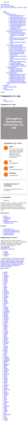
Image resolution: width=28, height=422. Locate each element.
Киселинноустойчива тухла (17, 15)
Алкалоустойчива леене (16, 46)
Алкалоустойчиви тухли (16, 17)
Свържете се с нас (8, 89)
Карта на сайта (20, 259)
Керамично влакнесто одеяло (17, 74)
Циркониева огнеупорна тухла (18, 29)
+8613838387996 (13, 175)
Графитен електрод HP (16, 68)
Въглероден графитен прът (12, 265)
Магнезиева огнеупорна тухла (18, 21)
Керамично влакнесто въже (17, 79)
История (6, 220)
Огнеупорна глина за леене (17, 51)
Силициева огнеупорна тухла (18, 24)
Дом (5, 11)
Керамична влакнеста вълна (17, 81)
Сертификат (7, 218)
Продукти (6, 12)
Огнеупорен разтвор (15, 63)
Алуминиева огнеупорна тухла (18, 18)
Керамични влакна (12, 72)
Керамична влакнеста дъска (17, 75)
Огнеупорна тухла (12, 14)
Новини (6, 85)
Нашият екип (7, 217)
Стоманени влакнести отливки (18, 65)
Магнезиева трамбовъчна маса (18, 61)
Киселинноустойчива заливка (18, 47)
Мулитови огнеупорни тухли (18, 22)
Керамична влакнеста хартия (17, 78)
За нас (5, 88)
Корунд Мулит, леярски (16, 49)
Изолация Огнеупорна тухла (14, 31)
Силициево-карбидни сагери (17, 25)
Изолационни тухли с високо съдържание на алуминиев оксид (18, 35)
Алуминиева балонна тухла (17, 32)
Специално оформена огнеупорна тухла (15, 27)
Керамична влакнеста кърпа (17, 77)
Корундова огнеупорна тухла (18, 19)
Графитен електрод (12, 67)
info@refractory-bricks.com (16, 169)
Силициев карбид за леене (17, 64)
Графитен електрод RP (16, 70)
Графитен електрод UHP (16, 71)
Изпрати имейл (5, 268)
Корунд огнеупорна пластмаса (18, 50)
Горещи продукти (10, 259)
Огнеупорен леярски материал (15, 45)
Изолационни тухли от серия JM (18, 38)
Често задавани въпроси (10, 86)
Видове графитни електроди (8, 261)
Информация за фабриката (11, 221)
